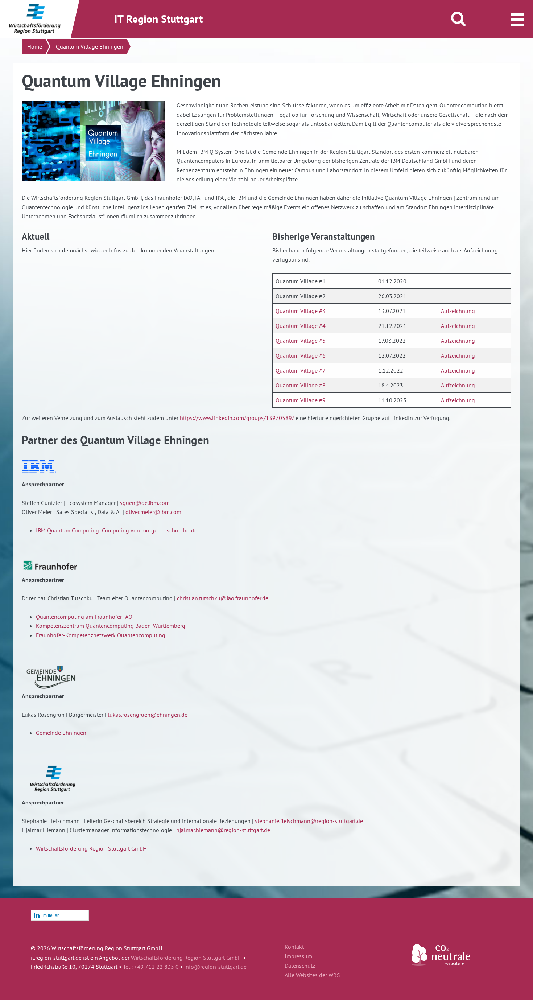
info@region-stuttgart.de (215, 966)
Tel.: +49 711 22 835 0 (151, 966)
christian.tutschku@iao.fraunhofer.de (222, 598)
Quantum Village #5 (301, 340)
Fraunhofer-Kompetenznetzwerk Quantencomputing (100, 635)
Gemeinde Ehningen (61, 732)
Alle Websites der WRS (312, 975)
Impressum (298, 956)
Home (34, 46)
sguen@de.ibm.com (145, 502)
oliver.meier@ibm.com (153, 511)
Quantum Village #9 (301, 400)
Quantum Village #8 (301, 385)
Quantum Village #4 (301, 325)
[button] (59, 915)
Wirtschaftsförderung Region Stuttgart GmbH (91, 848)
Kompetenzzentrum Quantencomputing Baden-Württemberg (110, 625)
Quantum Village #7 (301, 370)
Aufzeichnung (458, 310)
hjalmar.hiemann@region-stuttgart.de (223, 830)
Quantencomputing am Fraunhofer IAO (84, 616)
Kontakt (294, 947)
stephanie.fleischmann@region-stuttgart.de (309, 820)
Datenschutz (300, 966)
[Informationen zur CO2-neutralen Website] (441, 963)
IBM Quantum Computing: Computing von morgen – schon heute (116, 530)
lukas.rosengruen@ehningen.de (147, 714)
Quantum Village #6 (301, 355)
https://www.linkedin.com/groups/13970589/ (237, 417)
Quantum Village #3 (301, 310)
